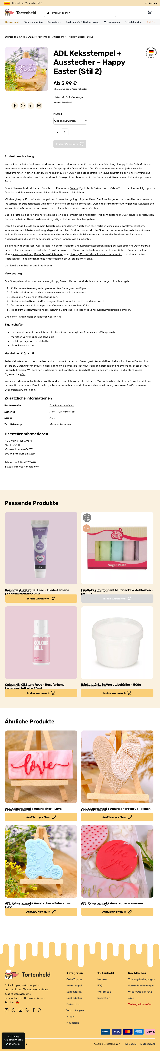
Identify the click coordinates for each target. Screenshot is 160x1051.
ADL (22, 374)
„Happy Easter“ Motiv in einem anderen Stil (96, 254)
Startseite (10, 36)
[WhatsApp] (23, 106)
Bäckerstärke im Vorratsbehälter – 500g (111, 684)
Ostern (74, 188)
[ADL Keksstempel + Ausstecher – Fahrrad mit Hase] (41, 861)
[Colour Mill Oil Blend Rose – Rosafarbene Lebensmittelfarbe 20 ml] (41, 642)
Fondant (43, 177)
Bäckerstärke (84, 258)
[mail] (20, 1010)
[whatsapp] (13, 1010)
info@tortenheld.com (26, 466)
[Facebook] (15, 106)
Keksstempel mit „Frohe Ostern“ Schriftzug (37, 254)
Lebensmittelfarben (92, 245)
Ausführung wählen (38, 817)
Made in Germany (60, 424)
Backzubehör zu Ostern (50, 250)
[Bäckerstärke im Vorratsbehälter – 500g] (117, 642)
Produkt (57, 113)
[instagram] (6, 1010)
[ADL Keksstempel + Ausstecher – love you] (117, 861)
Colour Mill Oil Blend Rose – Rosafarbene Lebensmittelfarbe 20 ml (35, 686)
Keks (135, 168)
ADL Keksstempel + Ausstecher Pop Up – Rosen (116, 809)
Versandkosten (79, 88)
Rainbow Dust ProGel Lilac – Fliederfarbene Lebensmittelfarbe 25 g (37, 592)
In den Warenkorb (67, 143)
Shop (22, 36)
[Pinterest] (31, 106)
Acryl (52, 411)
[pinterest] (39, 1010)
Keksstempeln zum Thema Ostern (106, 250)
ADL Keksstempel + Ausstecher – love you (112, 903)
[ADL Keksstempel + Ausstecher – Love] (41, 766)
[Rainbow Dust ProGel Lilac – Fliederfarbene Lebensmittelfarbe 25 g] (41, 548)
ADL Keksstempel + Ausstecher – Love (33, 809)
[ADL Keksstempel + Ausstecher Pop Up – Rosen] (117, 766)
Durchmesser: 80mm (62, 405)
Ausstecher (39, 168)
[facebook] (33, 1010)
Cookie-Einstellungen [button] (107, 1043)
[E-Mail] (39, 106)
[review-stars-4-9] (20, 10)
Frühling (75, 250)
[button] (13, 1041)
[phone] (27, 1010)
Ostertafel (78, 168)
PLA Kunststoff (66, 411)
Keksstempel (72, 164)
